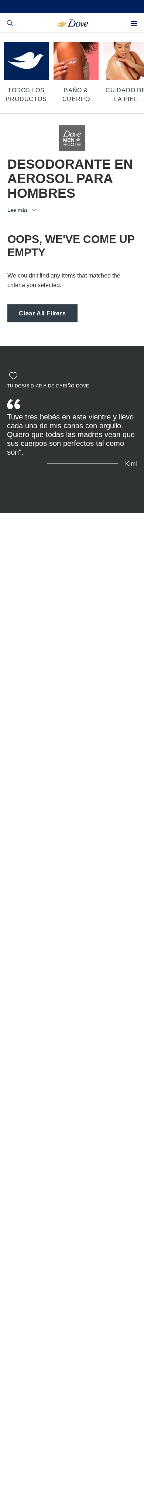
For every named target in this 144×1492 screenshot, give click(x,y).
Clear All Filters (42, 313)
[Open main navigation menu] (134, 23)
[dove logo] (72, 22)
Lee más (17, 210)
